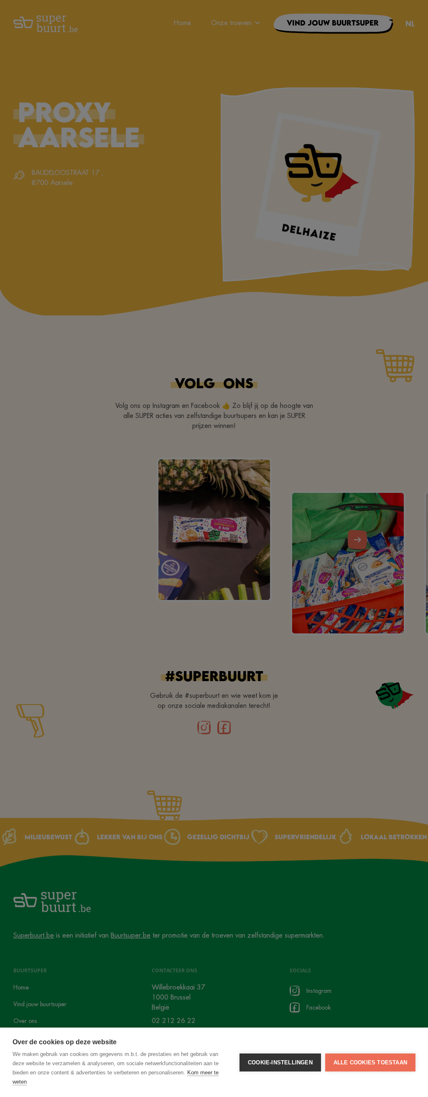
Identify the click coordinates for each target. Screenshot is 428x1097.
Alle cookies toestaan (370, 1062)
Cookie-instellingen (280, 1062)
